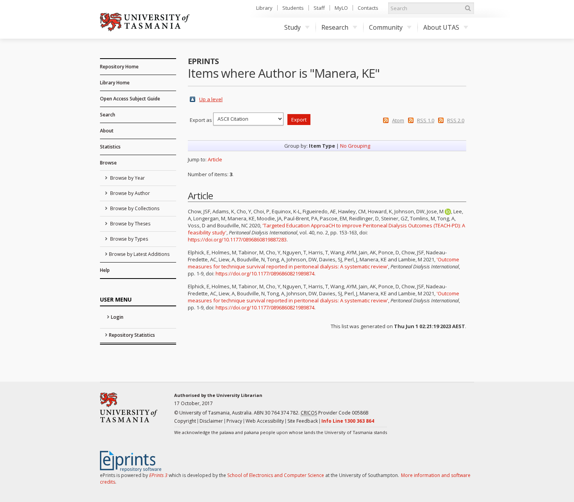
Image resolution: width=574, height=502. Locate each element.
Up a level (211, 99)
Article (215, 159)
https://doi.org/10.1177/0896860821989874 (265, 273)
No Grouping (355, 145)
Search (107, 114)
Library (264, 7)
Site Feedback (302, 421)
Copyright (185, 421)
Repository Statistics (132, 335)
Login (117, 317)
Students (293, 7)
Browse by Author (129, 193)
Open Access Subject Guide (130, 98)
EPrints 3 (158, 475)
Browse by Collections (134, 208)
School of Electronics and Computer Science (275, 475)
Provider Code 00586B (335, 412)
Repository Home (119, 66)
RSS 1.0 (425, 120)
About (107, 130)
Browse (108, 162)
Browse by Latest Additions (139, 254)
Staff (319, 7)
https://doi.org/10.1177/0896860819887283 (237, 239)
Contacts (368, 7)
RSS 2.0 (455, 120)
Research (334, 27)
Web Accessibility (265, 421)
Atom (398, 120)
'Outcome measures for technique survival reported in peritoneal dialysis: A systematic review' (323, 263)
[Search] (468, 8)
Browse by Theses (129, 223)
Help (105, 270)
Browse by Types (128, 239)
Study (292, 27)
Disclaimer (211, 421)
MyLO (341, 7)
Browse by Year (127, 178)
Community (386, 27)
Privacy (234, 421)
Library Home (115, 82)
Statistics (110, 146)
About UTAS (441, 27)
